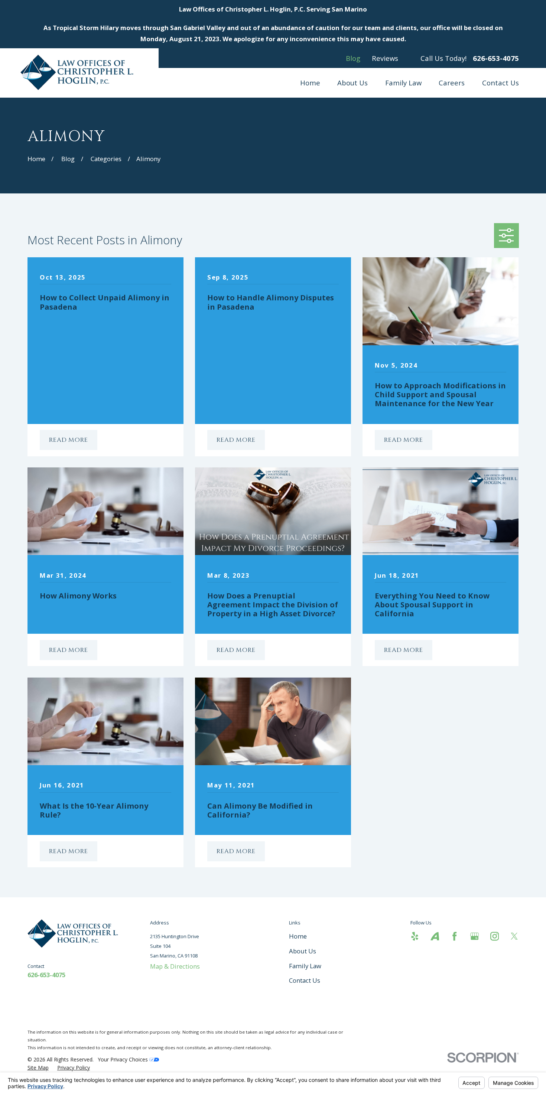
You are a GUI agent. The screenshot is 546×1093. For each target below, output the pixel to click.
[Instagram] (494, 936)
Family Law (305, 966)
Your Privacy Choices (123, 1059)
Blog (353, 58)
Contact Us (304, 980)
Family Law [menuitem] (403, 82)
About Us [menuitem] (352, 82)
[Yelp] (414, 936)
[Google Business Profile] (474, 936)
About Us (302, 951)
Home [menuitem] (310, 82)
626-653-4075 (496, 58)
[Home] (79, 72)
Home (298, 936)
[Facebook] (454, 936)
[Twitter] (514, 936)
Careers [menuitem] (452, 82)
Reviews (385, 58)
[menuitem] (38, 1067)
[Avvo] (434, 936)
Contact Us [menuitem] (500, 82)
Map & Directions (175, 966)
